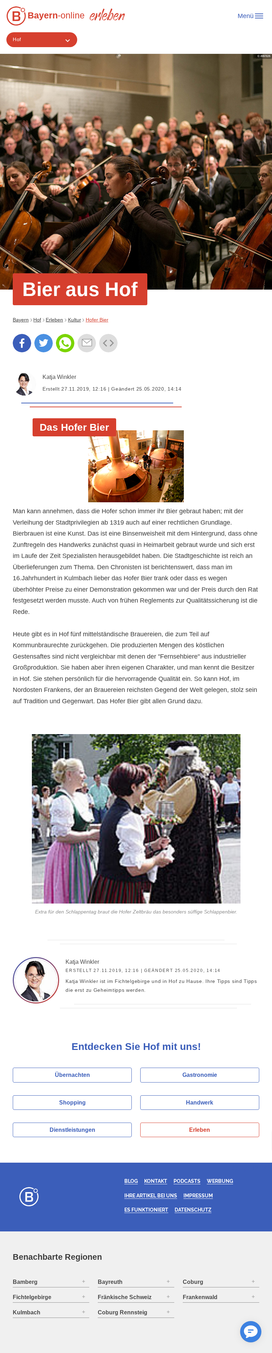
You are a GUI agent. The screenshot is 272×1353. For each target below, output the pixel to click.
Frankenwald (200, 1297)
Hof (17, 39)
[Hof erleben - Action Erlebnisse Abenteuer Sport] (107, 14)
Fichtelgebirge (32, 1297)
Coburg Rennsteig (122, 1312)
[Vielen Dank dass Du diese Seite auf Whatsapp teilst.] (65, 343)
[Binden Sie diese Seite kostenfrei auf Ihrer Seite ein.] (108, 343)
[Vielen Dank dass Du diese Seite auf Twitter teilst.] (43, 343)
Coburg (193, 1282)
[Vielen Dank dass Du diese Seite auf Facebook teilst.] (22, 343)
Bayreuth (110, 1282)
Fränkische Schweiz (125, 1297)
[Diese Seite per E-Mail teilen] (87, 343)
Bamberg (25, 1282)
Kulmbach (26, 1312)
